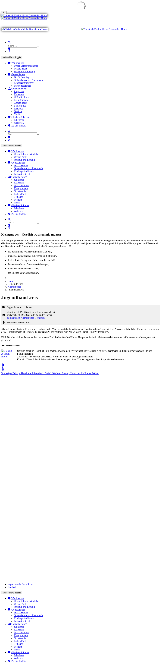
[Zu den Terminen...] (9, 48)
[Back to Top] (3, 12)
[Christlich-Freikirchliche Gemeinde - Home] (24, 15)
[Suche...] (9, 42)
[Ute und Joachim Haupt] (8, 356)
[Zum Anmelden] (9, 51)
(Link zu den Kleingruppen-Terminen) (26, 317)
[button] (2, 364)
